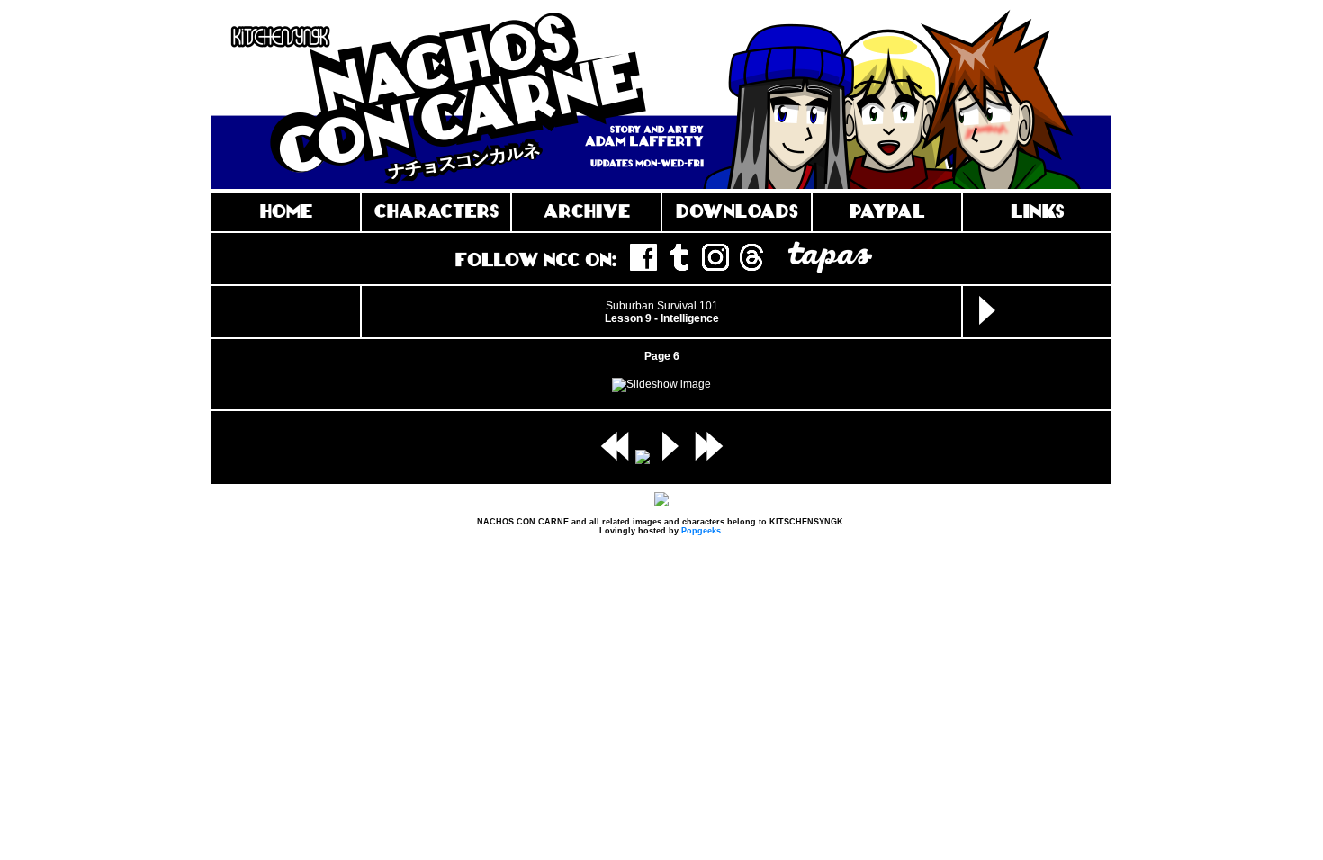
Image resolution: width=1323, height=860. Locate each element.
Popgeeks (701, 530)
